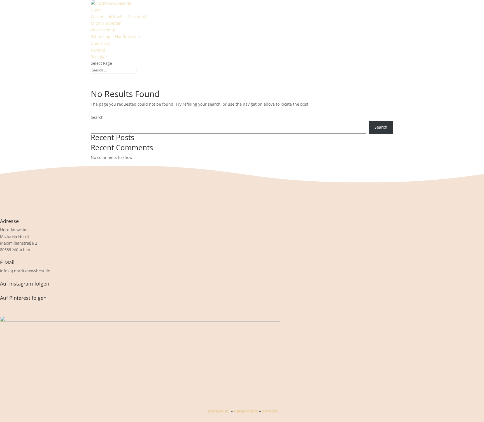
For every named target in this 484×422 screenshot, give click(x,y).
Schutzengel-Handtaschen (115, 36)
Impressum (217, 411)
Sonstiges (100, 56)
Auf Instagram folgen (24, 283)
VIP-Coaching (103, 30)
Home (96, 10)
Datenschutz (246, 411)
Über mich (100, 43)
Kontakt (98, 50)
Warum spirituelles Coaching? (119, 16)
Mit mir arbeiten (106, 23)
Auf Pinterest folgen (23, 298)
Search (97, 117)
